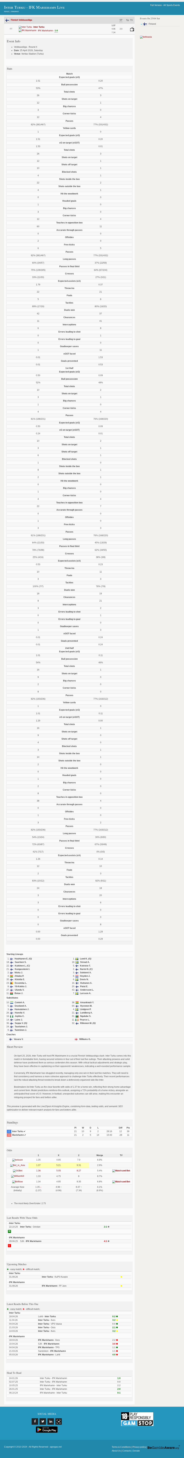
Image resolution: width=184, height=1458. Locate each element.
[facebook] (35, 1421)
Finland (152, 24)
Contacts (126, 1451)
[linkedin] (50, 1421)
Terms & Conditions (121, 1447)
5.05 (58, 1170)
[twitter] (43, 1421)
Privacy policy (139, 1447)
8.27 (79, 1170)
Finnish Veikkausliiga (21, 20)
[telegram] (58, 1421)
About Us (116, 1451)
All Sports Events (171, 5)
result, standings (11, 11)
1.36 (38, 1170)
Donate (136, 1451)
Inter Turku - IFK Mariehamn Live (34, 7)
